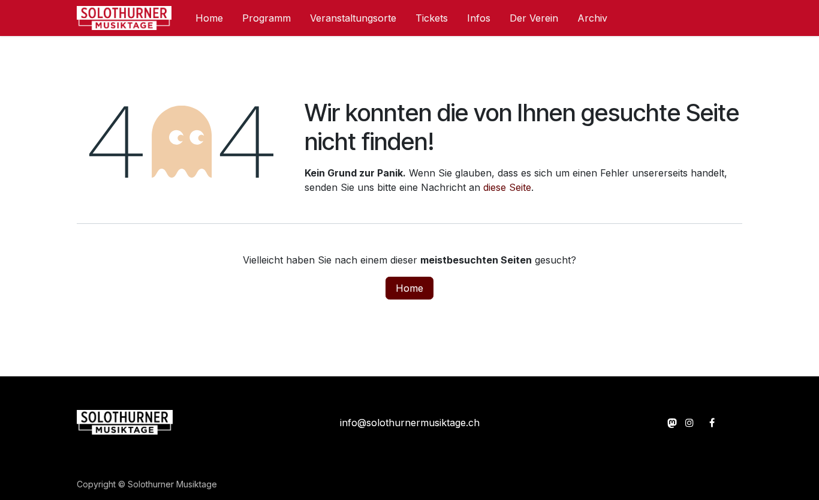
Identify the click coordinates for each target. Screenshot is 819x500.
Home (409, 288)
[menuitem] (209, 18)
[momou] (672, 422)
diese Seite (507, 187)
